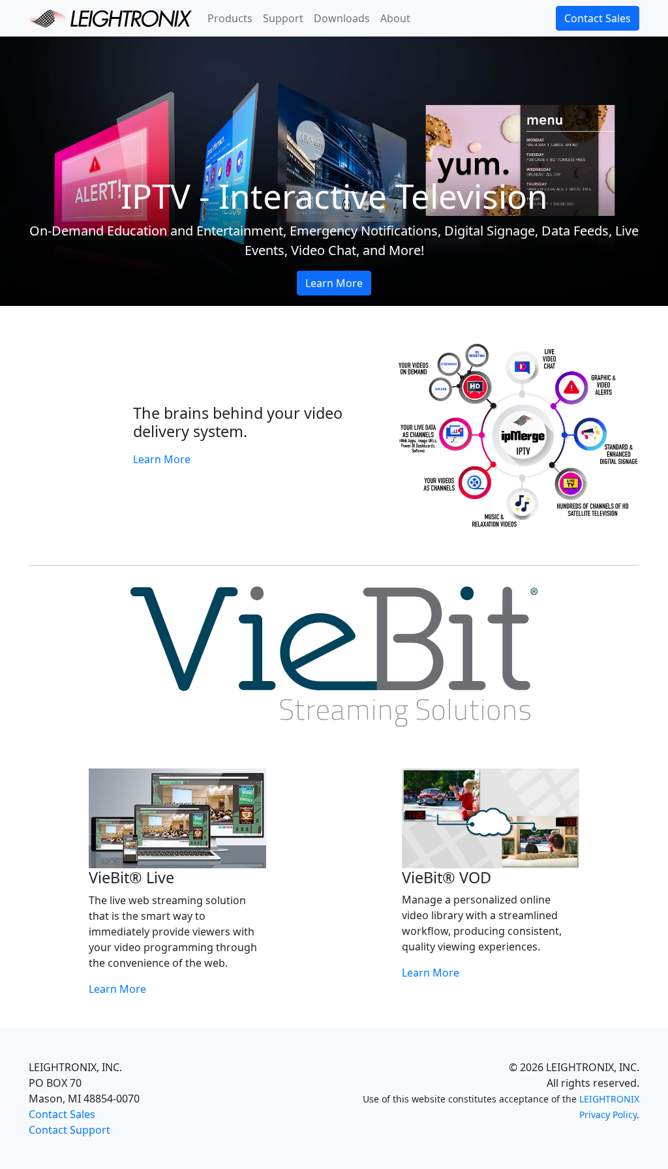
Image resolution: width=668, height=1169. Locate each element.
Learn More (334, 283)
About (395, 18)
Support (283, 18)
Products (229, 18)
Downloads (342, 18)
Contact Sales (597, 18)
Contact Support (69, 1130)
